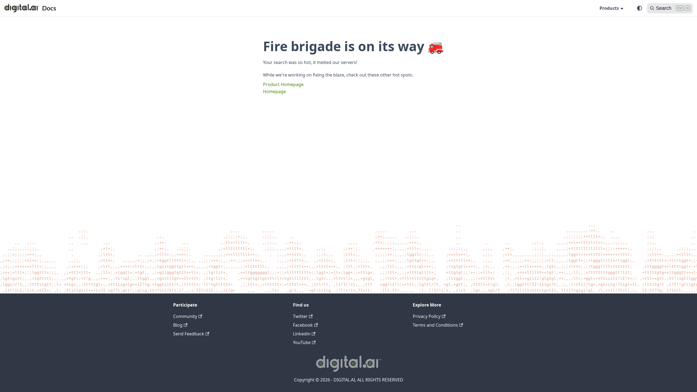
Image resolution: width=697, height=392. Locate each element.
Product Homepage (283, 84)
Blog (177, 325)
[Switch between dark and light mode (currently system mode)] (639, 8)
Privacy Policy (427, 316)
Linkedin (301, 334)
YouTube (302, 342)
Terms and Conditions (435, 325)
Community (185, 316)
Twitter (300, 316)
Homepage (274, 91)
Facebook (303, 325)
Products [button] (609, 8)
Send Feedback (188, 334)
